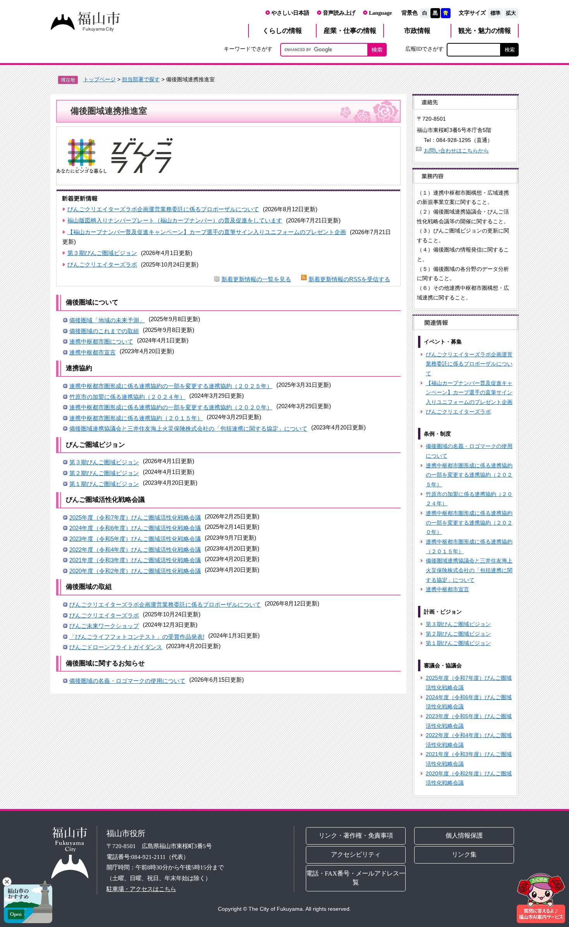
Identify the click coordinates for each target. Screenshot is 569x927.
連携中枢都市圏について (101, 341)
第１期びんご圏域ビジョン (104, 484)
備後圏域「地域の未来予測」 (107, 320)
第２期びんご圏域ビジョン (104, 473)
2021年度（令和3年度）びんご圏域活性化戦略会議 (135, 560)
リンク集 (464, 854)
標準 (495, 13)
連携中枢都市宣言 (92, 352)
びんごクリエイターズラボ (102, 264)
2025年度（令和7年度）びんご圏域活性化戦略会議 (135, 517)
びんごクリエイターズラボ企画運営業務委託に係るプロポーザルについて (163, 209)
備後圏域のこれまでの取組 (104, 331)
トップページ (99, 79)
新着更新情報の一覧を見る (256, 279)
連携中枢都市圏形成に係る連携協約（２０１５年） (136, 418)
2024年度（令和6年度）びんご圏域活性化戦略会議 (135, 528)
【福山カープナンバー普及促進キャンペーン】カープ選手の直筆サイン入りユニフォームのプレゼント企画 (206, 232)
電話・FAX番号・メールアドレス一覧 (355, 878)
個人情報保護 (464, 835)
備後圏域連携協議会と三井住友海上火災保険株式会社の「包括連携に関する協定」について (188, 428)
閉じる (7, 881)
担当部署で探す (141, 79)
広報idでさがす (424, 49)
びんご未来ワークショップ (104, 626)
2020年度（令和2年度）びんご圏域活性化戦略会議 (135, 571)
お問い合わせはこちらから (456, 150)
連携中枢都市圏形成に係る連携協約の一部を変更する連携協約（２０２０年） (171, 407)
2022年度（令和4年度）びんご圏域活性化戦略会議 (135, 549)
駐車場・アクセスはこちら (141, 889)
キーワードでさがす (248, 49)
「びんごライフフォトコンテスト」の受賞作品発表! (136, 636)
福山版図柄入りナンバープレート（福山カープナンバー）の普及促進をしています (174, 220)
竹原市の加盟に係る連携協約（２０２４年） (127, 396)
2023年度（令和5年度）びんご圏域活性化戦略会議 (135, 538)
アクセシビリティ (355, 854)
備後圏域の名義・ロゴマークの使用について (127, 680)
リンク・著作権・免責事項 (356, 835)
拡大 (511, 13)
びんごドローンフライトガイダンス (115, 647)
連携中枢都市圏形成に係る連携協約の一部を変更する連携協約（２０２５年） (171, 386)
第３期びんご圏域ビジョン (102, 253)
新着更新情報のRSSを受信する (349, 279)
